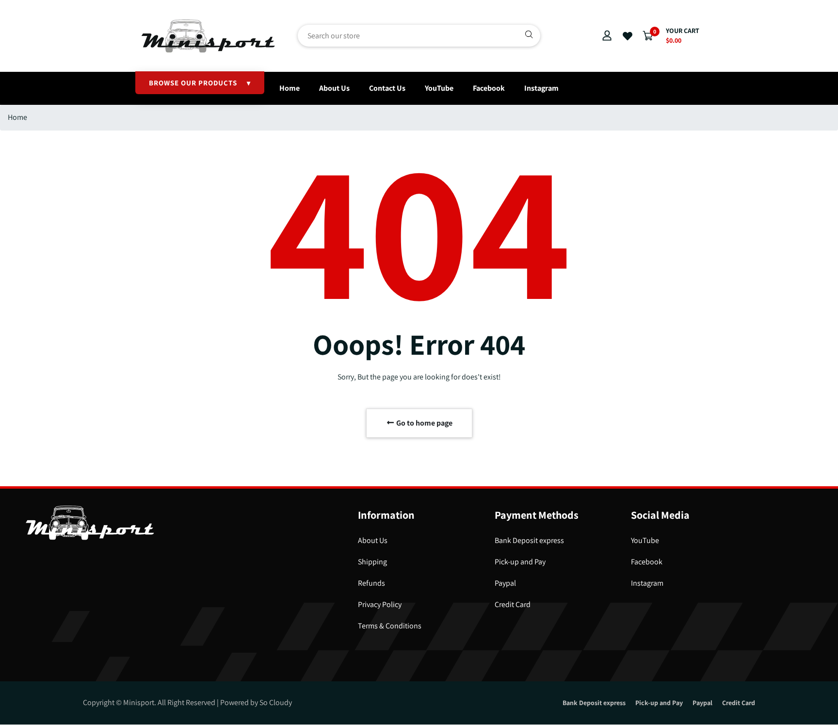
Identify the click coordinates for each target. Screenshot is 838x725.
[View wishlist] (627, 36)
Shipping (372, 562)
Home (289, 88)
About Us (334, 88)
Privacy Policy (380, 604)
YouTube (439, 88)
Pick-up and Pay (520, 562)
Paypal (505, 583)
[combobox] (419, 36)
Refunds (371, 583)
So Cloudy (275, 702)
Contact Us (387, 88)
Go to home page (423, 423)
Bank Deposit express (529, 540)
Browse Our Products (200, 82)
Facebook (489, 88)
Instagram (541, 88)
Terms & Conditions (389, 626)
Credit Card (513, 604)
